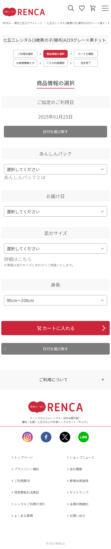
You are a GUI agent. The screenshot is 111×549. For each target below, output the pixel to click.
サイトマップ (79, 492)
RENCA (7, 23)
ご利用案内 (22, 480)
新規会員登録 (79, 480)
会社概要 (76, 469)
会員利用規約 (79, 504)
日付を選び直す (55, 131)
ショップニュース (82, 457)
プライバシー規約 (26, 469)
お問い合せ (77, 515)
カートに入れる (58, 328)
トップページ (23, 457)
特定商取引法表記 (26, 492)
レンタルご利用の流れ (29, 504)
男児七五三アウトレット (28, 23)
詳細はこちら (18, 258)
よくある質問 (23, 515)
